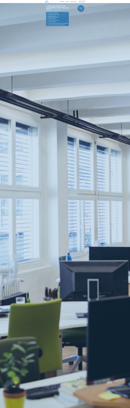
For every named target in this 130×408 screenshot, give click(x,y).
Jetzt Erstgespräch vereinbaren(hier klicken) (81, 8)
